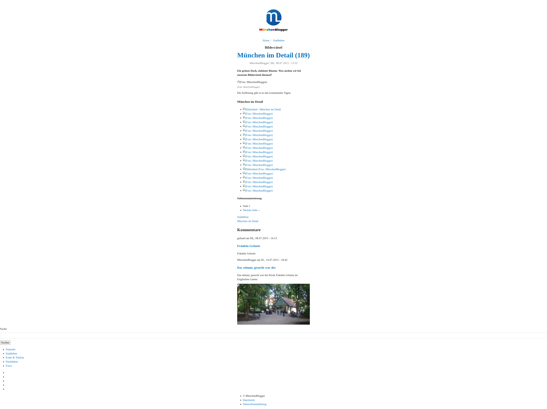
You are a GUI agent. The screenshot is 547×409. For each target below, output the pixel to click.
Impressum (249, 399)
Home (266, 40)
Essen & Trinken (15, 357)
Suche (3, 328)
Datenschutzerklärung (255, 404)
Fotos (9, 365)
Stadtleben (278, 40)
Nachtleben (12, 361)
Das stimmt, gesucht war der (256, 267)
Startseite (10, 349)
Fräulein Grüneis (248, 246)
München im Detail (247, 221)
